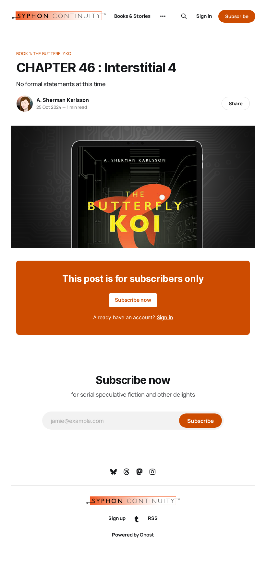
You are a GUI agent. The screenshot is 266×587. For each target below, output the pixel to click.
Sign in (204, 16)
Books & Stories (132, 16)
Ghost (147, 534)
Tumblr (137, 519)
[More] (163, 16)
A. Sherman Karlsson (62, 100)
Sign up (117, 518)
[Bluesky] (113, 471)
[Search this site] (184, 16)
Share (236, 103)
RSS (153, 518)
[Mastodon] (139, 471)
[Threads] (126, 471)
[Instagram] (152, 471)
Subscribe (236, 16)
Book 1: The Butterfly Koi (44, 53)
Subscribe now (133, 300)
